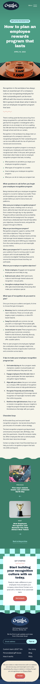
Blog (30, 653)
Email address (10, 642)
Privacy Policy (27, 671)
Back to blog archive (20, 541)
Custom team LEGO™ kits (12, 649)
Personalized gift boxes (12, 653)
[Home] (11, 5)
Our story (32, 649)
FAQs (31, 657)
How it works (8, 657)
